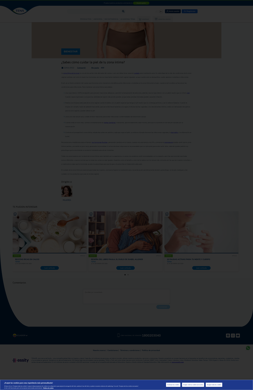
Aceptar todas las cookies (214, 384)
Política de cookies (48, 388)
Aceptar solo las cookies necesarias (193, 384)
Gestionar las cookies (173, 384)
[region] (126, 385)
